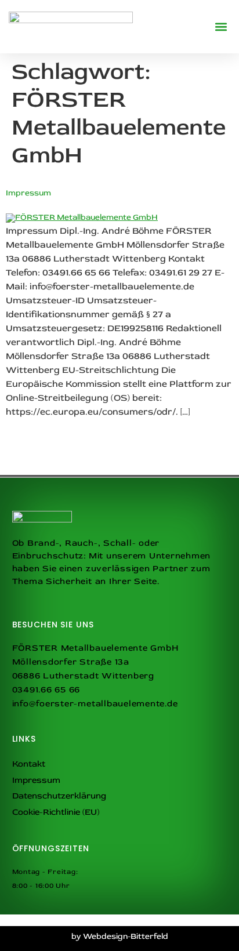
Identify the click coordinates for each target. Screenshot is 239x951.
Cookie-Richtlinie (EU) (55, 812)
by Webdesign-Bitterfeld (119, 936)
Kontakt (28, 763)
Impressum (28, 193)
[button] (220, 27)
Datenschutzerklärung (59, 795)
